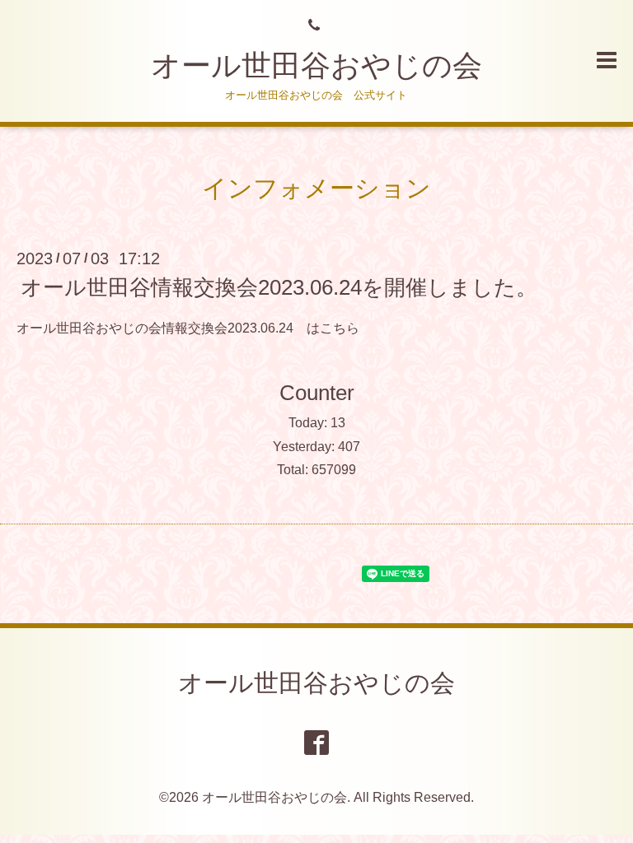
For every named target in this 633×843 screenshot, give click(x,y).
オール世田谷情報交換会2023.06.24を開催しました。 (279, 287)
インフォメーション (316, 188)
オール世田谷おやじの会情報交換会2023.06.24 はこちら (187, 328)
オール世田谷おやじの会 (316, 65)
